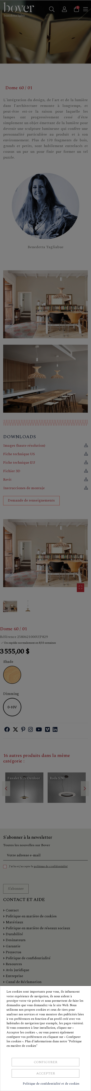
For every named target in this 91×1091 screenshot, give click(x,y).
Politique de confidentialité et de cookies (51, 1083)
